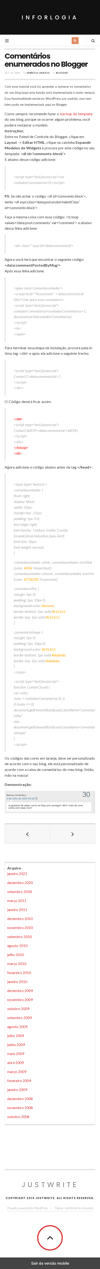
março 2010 (16, 963)
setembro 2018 (19, 891)
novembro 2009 (20, 999)
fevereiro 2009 (19, 1080)
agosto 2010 (17, 945)
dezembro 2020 (20, 882)
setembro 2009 (19, 1017)
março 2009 (16, 1071)
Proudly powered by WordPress (27, 1208)
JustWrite (50, 1185)
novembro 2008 (20, 1107)
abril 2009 (15, 1062)
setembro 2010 (19, 936)
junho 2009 (16, 1044)
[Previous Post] (27, 833)
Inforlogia (50, 17)
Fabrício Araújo (38, 73)
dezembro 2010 (20, 918)
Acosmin (87, 1208)
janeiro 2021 (17, 873)
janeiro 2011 (17, 909)
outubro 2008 (18, 1116)
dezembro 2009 (20, 990)
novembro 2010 (20, 927)
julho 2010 (15, 954)
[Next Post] (72, 833)
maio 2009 (15, 1053)
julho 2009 (15, 1035)
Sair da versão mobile (50, 1263)
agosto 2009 (17, 1026)
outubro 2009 (18, 1008)
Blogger (62, 73)
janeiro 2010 (17, 981)
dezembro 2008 (20, 1098)
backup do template (76, 113)
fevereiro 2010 (19, 972)
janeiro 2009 (17, 1089)
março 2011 (16, 900)
